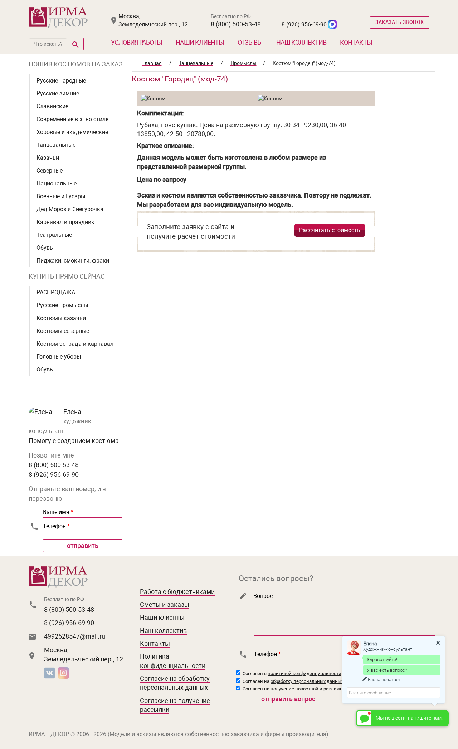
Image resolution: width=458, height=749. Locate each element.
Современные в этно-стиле (72, 119)
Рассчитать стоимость (329, 230)
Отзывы (250, 42)
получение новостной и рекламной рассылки (321, 688)
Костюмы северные (62, 331)
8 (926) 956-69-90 (304, 24)
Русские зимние (57, 93)
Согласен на (293, 681)
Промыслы (243, 63)
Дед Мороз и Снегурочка (69, 209)
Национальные (56, 183)
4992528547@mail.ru (74, 636)
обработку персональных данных (307, 681)
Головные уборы (58, 356)
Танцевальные (55, 144)
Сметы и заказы (164, 604)
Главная (152, 63)
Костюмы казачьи (61, 318)
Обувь (44, 247)
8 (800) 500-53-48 (236, 24)
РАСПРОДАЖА (55, 292)
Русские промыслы (62, 305)
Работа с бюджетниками (177, 591)
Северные (49, 170)
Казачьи (47, 157)
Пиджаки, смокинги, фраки (72, 260)
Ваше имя (58, 512)
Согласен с (291, 673)
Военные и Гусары (60, 196)
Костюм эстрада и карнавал (74, 343)
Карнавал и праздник (65, 222)
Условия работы (136, 42)
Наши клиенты (200, 42)
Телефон (56, 526)
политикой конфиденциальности (304, 673)
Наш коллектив (301, 42)
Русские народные (61, 80)
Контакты (356, 42)
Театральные (54, 234)
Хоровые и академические (72, 132)
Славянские (52, 106)
